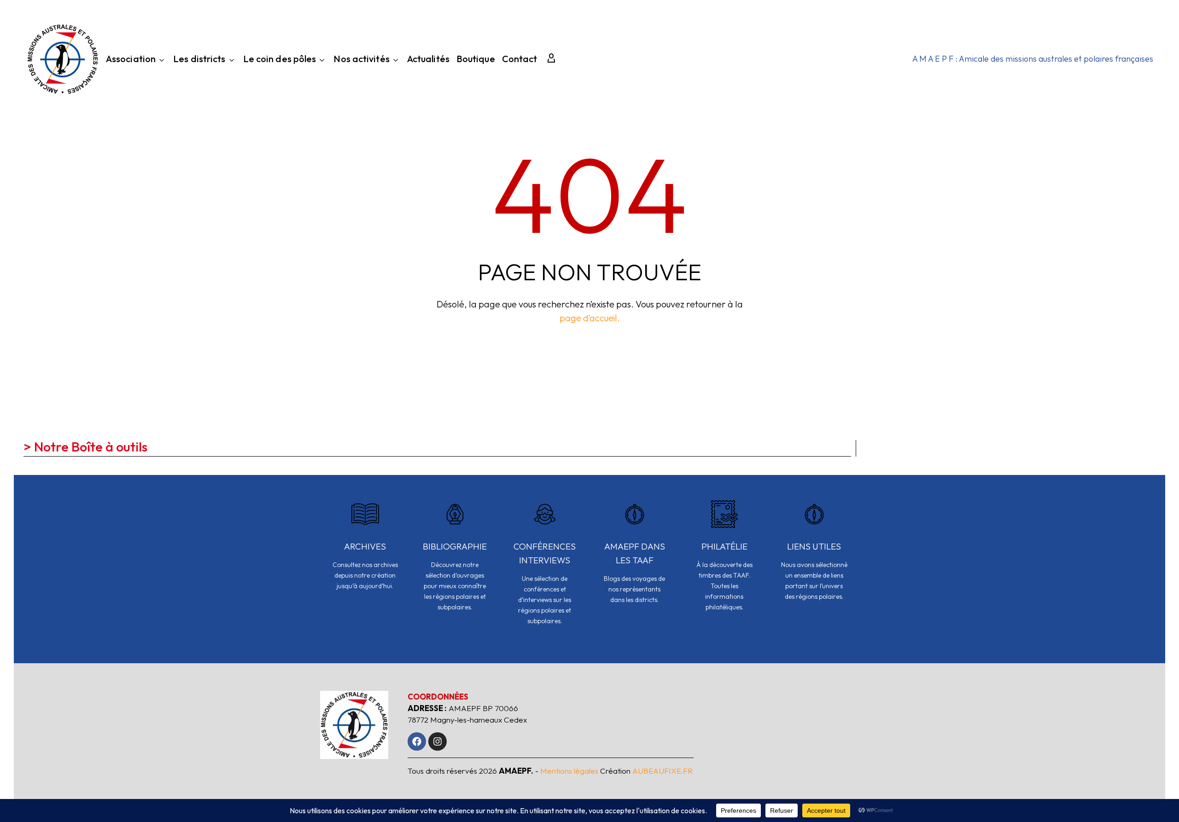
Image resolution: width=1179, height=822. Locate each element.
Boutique (475, 60)
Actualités (428, 60)
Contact (519, 60)
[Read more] (365, 551)
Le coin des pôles (279, 59)
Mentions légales (569, 771)
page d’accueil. (590, 318)
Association (131, 59)
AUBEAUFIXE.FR (662, 771)
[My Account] (551, 58)
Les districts (199, 59)
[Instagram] (437, 741)
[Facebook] (417, 741)
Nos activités (361, 59)
